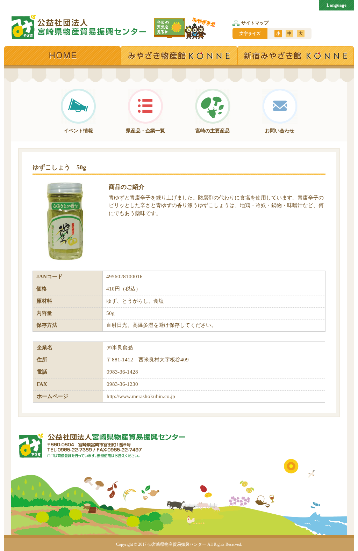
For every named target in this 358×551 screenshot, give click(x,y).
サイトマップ (254, 22)
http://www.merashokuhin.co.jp (141, 396)
